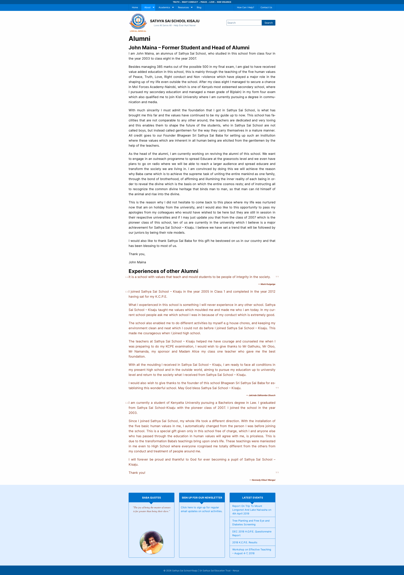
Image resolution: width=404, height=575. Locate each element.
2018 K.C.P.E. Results (244, 542)
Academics (164, 7)
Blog (199, 7)
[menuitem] (135, 7)
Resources (183, 7)
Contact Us (266, 7)
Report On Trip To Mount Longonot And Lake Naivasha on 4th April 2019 (251, 509)
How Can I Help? (245, 7)
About (147, 7)
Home (135, 7)
